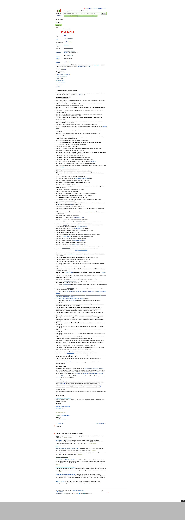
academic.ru (59, 15)
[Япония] (65, 41)
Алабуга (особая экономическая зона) (65, 452)
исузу (57, 436)
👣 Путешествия (60, 491)
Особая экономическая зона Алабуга (65, 474)
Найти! (103, 13)
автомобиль (58, 418)
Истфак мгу (60, 423)
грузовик (64, 418)
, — (67, 298)
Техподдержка (74, 490)
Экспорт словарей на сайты (61, 493)
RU (105, 8)
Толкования (73, 15)
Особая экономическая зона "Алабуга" (66, 467)
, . (71, 253)
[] (70, 97)
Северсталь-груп (60, 481)
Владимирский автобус (62, 457)
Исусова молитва (100, 423)
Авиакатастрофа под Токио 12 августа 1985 (67, 448)
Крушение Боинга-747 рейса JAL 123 (65, 459)
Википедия (67, 15)
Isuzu (57, 446)
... (67, 61)
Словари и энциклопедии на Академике (76, 11)
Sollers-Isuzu (59, 440)
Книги (87, 15)
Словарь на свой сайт (98, 8)
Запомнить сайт (88, 8)
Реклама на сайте (80, 490)
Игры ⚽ (94, 15)
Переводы (81, 15)
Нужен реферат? (65, 415)
